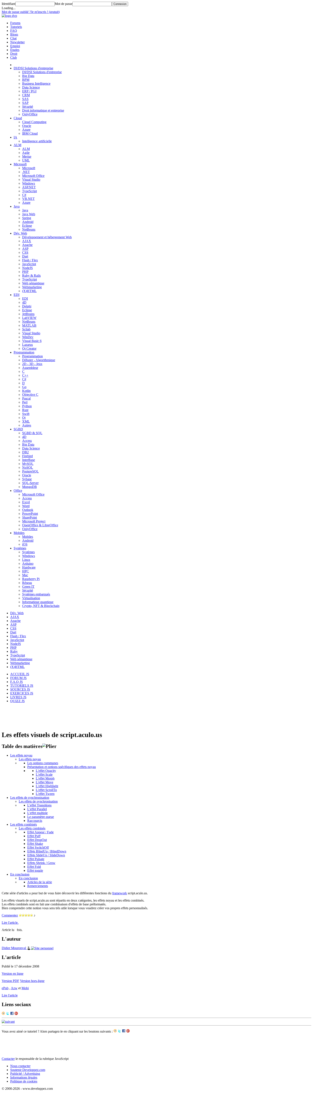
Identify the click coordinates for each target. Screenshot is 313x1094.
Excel (26, 502)
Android (27, 222)
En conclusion (19, 874)
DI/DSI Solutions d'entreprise (33, 68)
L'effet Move (44, 782)
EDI (16, 295)
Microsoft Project (33, 521)
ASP (25, 248)
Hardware (29, 567)
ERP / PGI (29, 91)
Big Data (28, 76)
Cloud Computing (34, 122)
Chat (13, 38)
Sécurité (27, 106)
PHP (25, 272)
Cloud (18, 118)
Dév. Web (20, 233)
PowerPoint (30, 513)
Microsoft (20, 164)
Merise (26, 156)
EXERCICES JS (21, 693)
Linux (26, 560)
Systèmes (20, 548)
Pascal (26, 398)
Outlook (27, 510)
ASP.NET (29, 187)
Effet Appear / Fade (40, 832)
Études (14, 50)
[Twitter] (7, 1014)
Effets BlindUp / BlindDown (46, 851)
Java (17, 206)
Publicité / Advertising (25, 1073)
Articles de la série (39, 882)
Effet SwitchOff (38, 847)
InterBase (28, 460)
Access (27, 440)
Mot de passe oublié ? (16, 12)
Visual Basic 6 (32, 341)
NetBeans (28, 229)
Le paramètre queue (40, 817)
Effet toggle (35, 870)
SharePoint (29, 517)
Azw (14, 988)
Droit (13, 53)
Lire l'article (10, 995)
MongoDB (29, 487)
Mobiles (19, 533)
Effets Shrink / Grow (41, 863)
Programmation (24, 352)
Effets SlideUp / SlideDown (46, 855)
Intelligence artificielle (37, 141)
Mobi (25, 988)
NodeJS (27, 268)
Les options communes (42, 763)
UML (26, 160)
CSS (25, 252)
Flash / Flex (30, 260)
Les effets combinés (23, 824)
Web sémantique (33, 283)
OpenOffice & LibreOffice (40, 525)
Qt (24, 417)
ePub (5, 988)
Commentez (10, 915)
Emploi (15, 46)
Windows (28, 183)
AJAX (26, 241)
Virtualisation (31, 598)
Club (13, 57)
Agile (26, 152)
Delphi (26, 306)
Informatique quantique (37, 602)
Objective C (30, 394)
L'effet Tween (45, 794)
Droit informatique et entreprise (43, 110)
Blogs (14, 34)
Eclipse (27, 225)
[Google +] (16, 1014)
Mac (25, 575)
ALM (17, 145)
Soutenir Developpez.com (27, 1070)
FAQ (13, 30)
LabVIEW (29, 318)
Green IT (28, 586)
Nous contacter (20, 1066)
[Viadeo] (3, 1014)
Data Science (31, 87)
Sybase (27, 479)
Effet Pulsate (35, 859)
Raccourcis (34, 820)
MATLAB (29, 325)
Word (26, 506)
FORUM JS (18, 678)
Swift (25, 414)
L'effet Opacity (46, 770)
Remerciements (37, 886)
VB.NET (28, 199)
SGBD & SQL (32, 433)
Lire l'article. (10, 922)
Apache (27, 245)
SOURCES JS (20, 689)
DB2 (25, 452)
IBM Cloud (30, 133)
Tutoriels (16, 27)
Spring (26, 218)
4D (24, 302)
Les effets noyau (21, 755)
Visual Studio (31, 179)
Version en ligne (12, 973)
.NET (26, 172)
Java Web (28, 214)
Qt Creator (29, 348)
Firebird (27, 456)
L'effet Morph (45, 778)
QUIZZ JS (17, 701)
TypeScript (29, 191)
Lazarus (27, 344)
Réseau (27, 583)
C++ (25, 375)
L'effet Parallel (37, 809)
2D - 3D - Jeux (32, 364)
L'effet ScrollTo (46, 790)
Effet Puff (33, 836)
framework (119, 893)
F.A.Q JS (16, 682)
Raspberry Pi (31, 579)
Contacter (8, 1059)
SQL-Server (30, 483)
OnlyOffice (29, 114)
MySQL (27, 464)
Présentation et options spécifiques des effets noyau (61, 767)
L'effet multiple (37, 813)
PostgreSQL (30, 471)
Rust (25, 410)
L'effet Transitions (39, 805)
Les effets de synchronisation (29, 797)
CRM (26, 95)
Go (24, 387)
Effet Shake (35, 843)
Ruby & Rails (31, 275)
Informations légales (23, 1077)
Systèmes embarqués (36, 594)
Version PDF (10, 981)
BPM (25, 79)
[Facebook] (12, 1014)
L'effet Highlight (47, 786)
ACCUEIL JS (19, 674)
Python (27, 406)
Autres (26, 425)
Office (18, 490)
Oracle (26, 126)
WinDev (27, 337)
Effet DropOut (37, 840)
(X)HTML (29, 291)
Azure (26, 129)
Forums (15, 23)
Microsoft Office (33, 175)
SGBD (18, 429)
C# (24, 195)
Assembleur (30, 368)
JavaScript (29, 264)
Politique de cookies (23, 1081)
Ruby (14, 651)
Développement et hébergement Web (47, 237)
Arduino (27, 563)
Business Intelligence (36, 83)
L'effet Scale (44, 774)
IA (15, 137)
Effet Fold (34, 867)
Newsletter (17, 42)
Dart (25, 256)
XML (26, 421)
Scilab (26, 329)
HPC (25, 571)
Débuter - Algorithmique (38, 360)
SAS (25, 99)
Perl (24, 402)
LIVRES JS (18, 697)
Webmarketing (32, 287)
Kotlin (26, 391)
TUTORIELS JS (21, 685)
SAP (25, 103)
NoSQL (27, 467)
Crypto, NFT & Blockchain (40, 606)
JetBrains (28, 314)
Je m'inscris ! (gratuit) (45, 12)
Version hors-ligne (32, 981)
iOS (24, 544)
